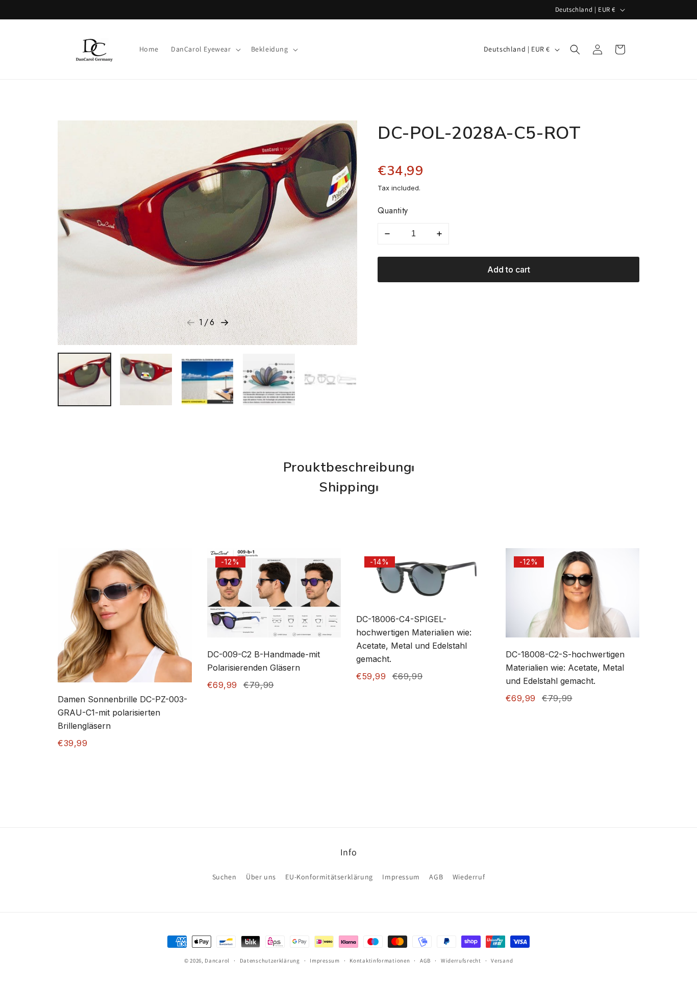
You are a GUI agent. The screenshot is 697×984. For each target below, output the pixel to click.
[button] (205, 49)
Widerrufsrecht (461, 960)
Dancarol (217, 960)
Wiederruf (469, 876)
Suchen (224, 876)
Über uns (261, 876)
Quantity (393, 210)
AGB (436, 876)
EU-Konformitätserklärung (328, 876)
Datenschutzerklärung (270, 960)
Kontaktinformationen (380, 960)
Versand (502, 960)
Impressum (400, 876)
